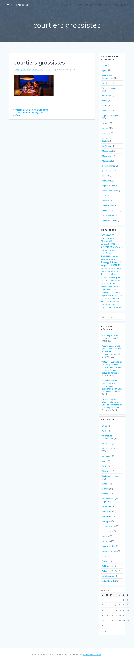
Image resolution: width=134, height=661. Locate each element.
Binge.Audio (107, 110)
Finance (113, 264)
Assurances (107, 238)
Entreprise (105, 262)
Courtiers (104, 250)
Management (106, 286)
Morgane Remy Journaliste (29, 69)
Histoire (114, 271)
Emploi (112, 259)
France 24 (106, 133)
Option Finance (108, 166)
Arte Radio (106, 95)
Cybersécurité (107, 256)
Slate (104, 195)
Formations (102, 5)
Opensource (115, 292)
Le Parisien (106, 146)
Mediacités (106, 156)
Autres (105, 100)
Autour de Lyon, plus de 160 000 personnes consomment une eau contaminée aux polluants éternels (112, 367)
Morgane (18, 5)
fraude (113, 268)
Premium (106, 181)
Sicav (103, 308)
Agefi (104, 70)
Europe (103, 266)
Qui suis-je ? (121, 5)
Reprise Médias (108, 185)
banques (104, 244)
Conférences (85, 5)
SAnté (118, 304)
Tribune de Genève (110, 210)
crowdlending (114, 250)
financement (105, 269)
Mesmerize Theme (92, 654)
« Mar (104, 631)
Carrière (107, 247)
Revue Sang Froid (109, 190)
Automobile (106, 241)
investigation (116, 277)
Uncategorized (108, 215)
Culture (109, 253)
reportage (111, 305)
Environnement (115, 262)
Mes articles (68, 5)
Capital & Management (112, 115)
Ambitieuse (106, 83)
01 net (104, 65)
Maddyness (107, 151)
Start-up (110, 307)
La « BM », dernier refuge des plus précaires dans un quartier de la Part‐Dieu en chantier (112, 386)
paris (119, 295)
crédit (103, 253)
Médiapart (106, 161)
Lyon (111, 283)
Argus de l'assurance (110, 88)
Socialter (105, 200)
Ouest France (107, 171)
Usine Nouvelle (108, 220)
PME (103, 301)
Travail (118, 308)
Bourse (111, 243)
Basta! (104, 105)
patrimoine (105, 299)
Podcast (105, 176)
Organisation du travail (108, 296)
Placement (114, 298)
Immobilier (109, 274)
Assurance (107, 235)
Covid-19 (106, 123)
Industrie (105, 277)
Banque (115, 241)
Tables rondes (108, 205)
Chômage (118, 247)
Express (105, 128)
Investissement (107, 280)
